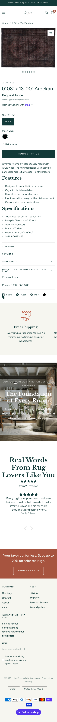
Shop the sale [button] (28, 570)
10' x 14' (8, 121)
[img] (28, 481)
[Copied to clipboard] (4, 297)
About (5, 602)
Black (5, 137)
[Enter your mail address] (24, 649)
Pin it (36, 294)
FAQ (4, 607)
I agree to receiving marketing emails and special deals (16, 660)
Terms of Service (39, 602)
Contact (6, 597)
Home (5, 23)
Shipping (6, 99)
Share (9, 294)
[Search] (46, 13)
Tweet (23, 294)
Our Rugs (7, 593)
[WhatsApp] (45, 294)
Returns (8, 254)
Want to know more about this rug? (24, 270)
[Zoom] (51, 33)
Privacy (34, 592)
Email (4, 643)
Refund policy (37, 607)
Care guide (9, 261)
